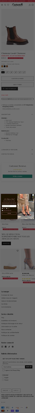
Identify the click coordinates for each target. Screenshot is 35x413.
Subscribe (9, 213)
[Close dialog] (33, 195)
